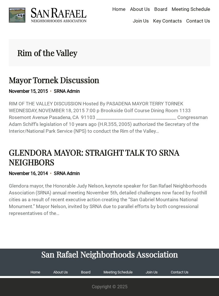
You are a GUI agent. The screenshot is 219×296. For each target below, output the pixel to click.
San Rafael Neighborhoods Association (109, 254)
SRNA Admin (67, 91)
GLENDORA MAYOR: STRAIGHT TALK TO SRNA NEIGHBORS (94, 157)
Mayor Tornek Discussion (54, 80)
